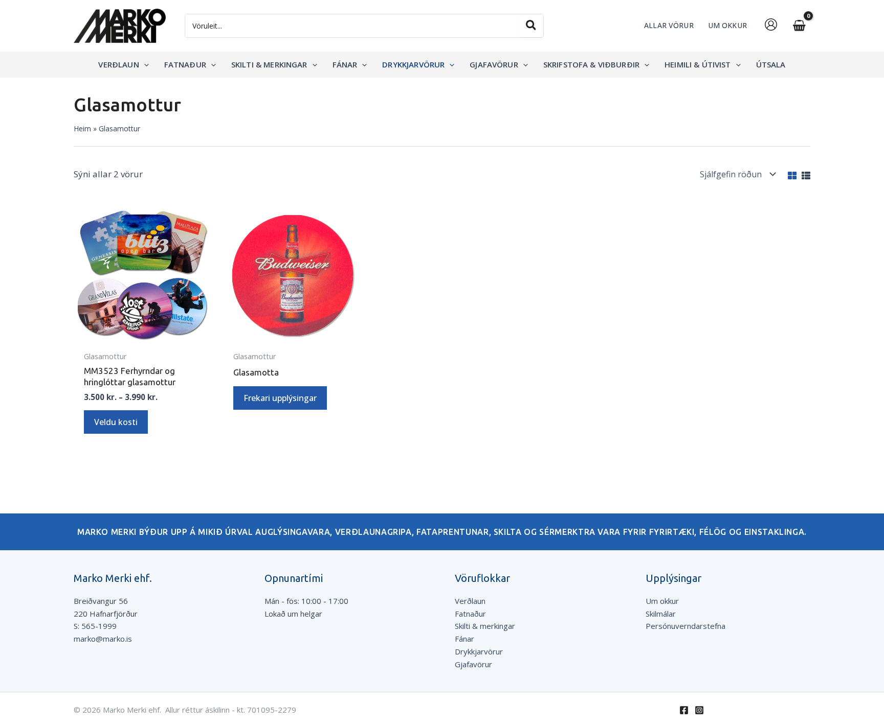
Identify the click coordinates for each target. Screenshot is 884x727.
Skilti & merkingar (485, 626)
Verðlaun (470, 601)
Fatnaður (470, 613)
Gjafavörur (473, 664)
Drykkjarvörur (479, 651)
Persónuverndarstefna (685, 626)
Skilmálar (661, 613)
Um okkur (662, 601)
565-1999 (99, 626)
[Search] (531, 25)
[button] (144, 64)
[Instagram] (699, 710)
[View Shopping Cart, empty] (799, 25)
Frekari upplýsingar (280, 398)
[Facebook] (684, 710)
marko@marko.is (103, 639)
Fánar (464, 639)
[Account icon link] (771, 24)
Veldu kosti (116, 422)
